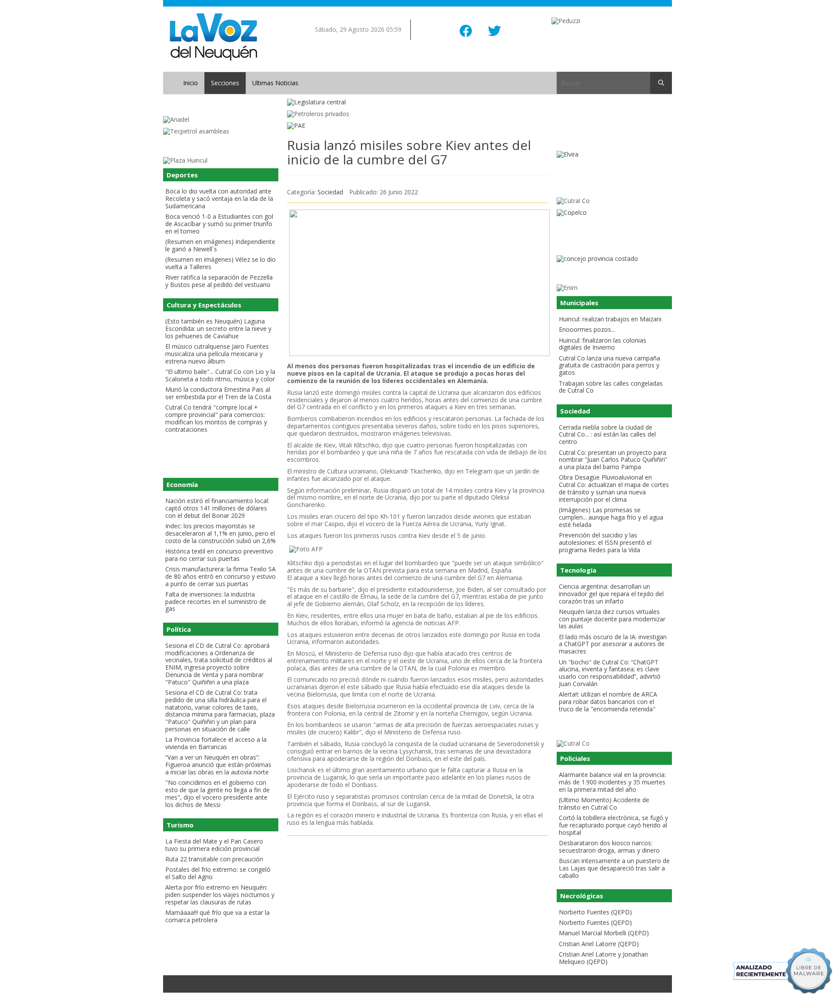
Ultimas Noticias (275, 83)
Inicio (190, 83)
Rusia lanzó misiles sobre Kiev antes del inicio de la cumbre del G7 (409, 152)
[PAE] (417, 126)
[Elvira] (614, 154)
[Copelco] (614, 213)
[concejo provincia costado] (614, 259)
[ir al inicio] (213, 36)
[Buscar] (661, 83)
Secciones (225, 83)
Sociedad (330, 192)
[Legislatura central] (417, 102)
